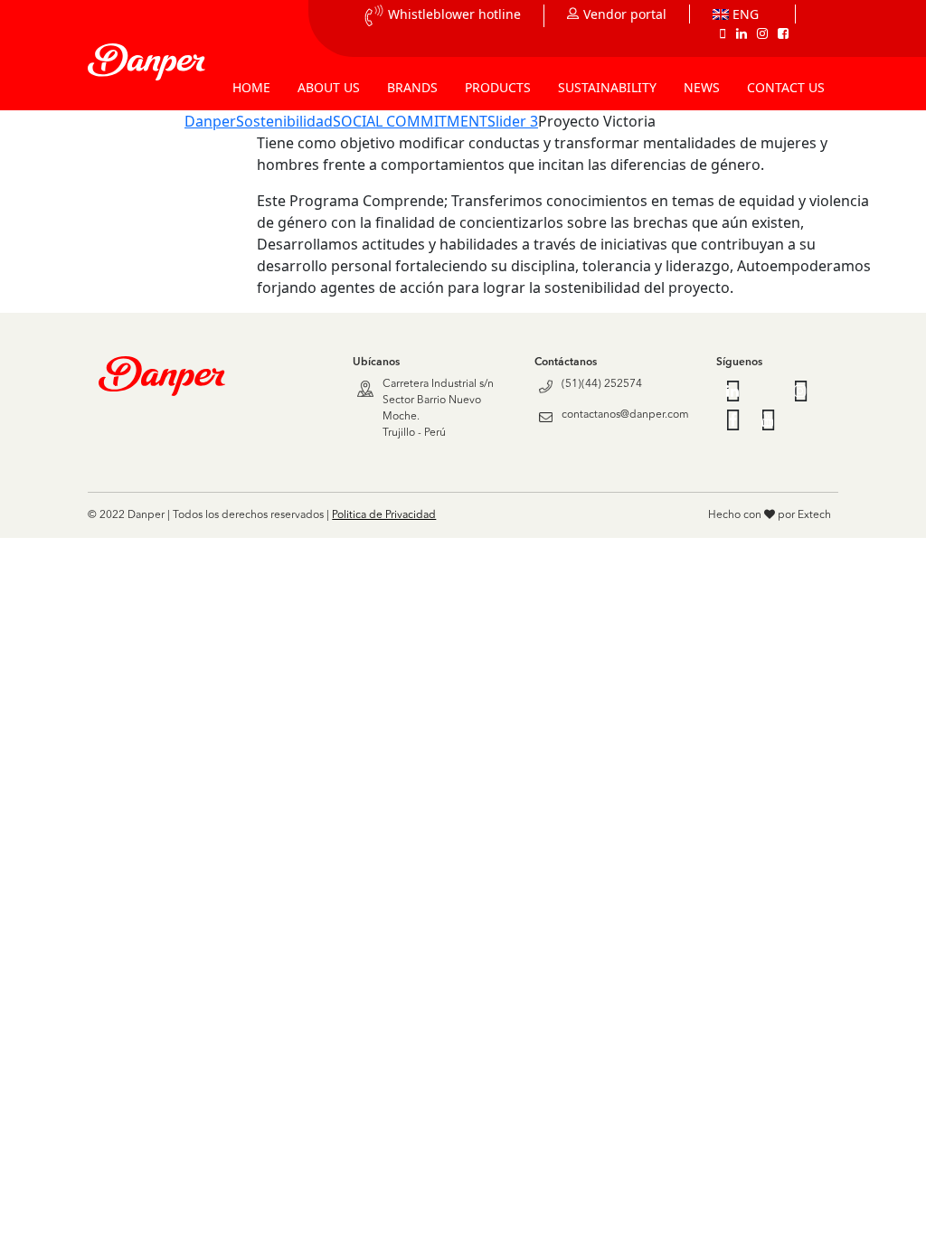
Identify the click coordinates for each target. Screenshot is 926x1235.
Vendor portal (624, 14)
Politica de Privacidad (384, 515)
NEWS (702, 87)
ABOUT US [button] (329, 87)
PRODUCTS (498, 87)
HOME (251, 87)
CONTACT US (786, 87)
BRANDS (412, 87)
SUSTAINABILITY (607, 87)
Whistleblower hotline (454, 14)
